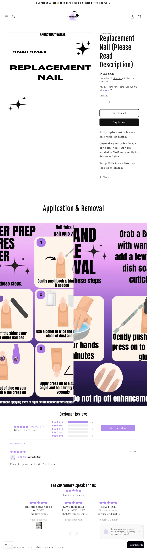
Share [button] (106, 177)
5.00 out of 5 (37, 426)
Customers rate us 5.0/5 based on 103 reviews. (36, 547)
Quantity (103, 95)
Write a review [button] (118, 428)
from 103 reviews (73, 494)
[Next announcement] (141, 3)
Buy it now (119, 122)
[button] (6, 16)
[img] (18, 451)
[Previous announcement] (6, 3)
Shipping (117, 78)
